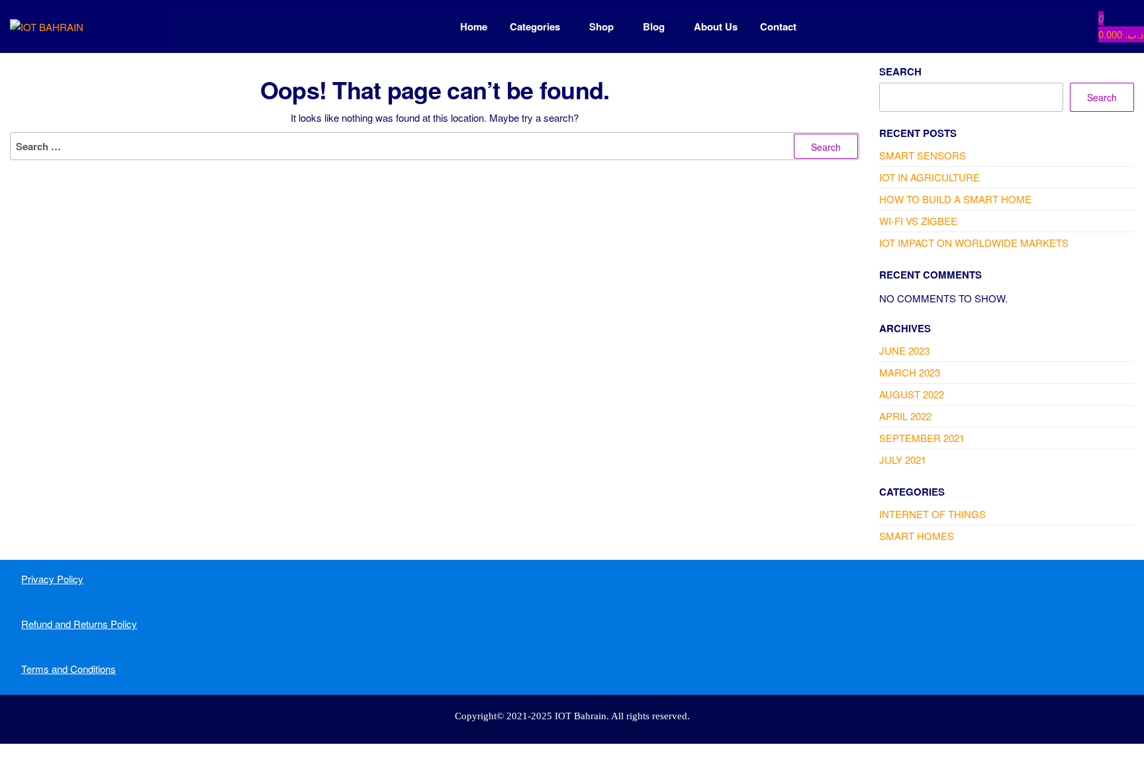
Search (900, 71)
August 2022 (911, 394)
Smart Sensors (922, 155)
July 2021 (902, 460)
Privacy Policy (52, 579)
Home (473, 26)
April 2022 (905, 416)
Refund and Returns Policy (79, 624)
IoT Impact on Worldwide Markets (974, 242)
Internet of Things (932, 514)
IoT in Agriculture (929, 177)
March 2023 (909, 372)
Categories (535, 26)
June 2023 (904, 350)
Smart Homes (916, 536)
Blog (654, 26)
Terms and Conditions (68, 669)
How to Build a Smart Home (955, 199)
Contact (778, 26)
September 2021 (922, 438)
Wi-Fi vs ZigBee (918, 221)
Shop (601, 26)
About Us (716, 26)
